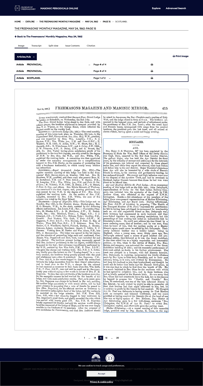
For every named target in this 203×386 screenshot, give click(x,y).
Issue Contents (72, 45)
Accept (101, 373)
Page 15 (107, 21)
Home (18, 21)
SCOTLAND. (33, 77)
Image (21, 45)
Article (20, 64)
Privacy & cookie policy (101, 381)
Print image (181, 56)
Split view (53, 45)
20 (117, 337)
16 (106, 337)
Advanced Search (176, 8)
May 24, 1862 (91, 21)
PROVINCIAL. (34, 64)
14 (95, 337)
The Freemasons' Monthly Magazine (59, 21)
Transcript (36, 45)
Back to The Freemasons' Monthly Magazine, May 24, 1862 (49, 36)
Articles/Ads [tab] (24, 56)
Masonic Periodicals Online (59, 8)
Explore (156, 8)
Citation (91, 45)
